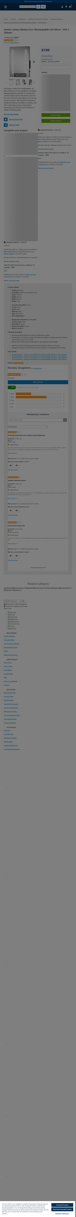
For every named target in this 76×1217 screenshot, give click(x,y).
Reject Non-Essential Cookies (62, 1209)
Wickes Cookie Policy (14, 1213)
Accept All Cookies (62, 1205)
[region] (37, 1209)
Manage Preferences (62, 1213)
